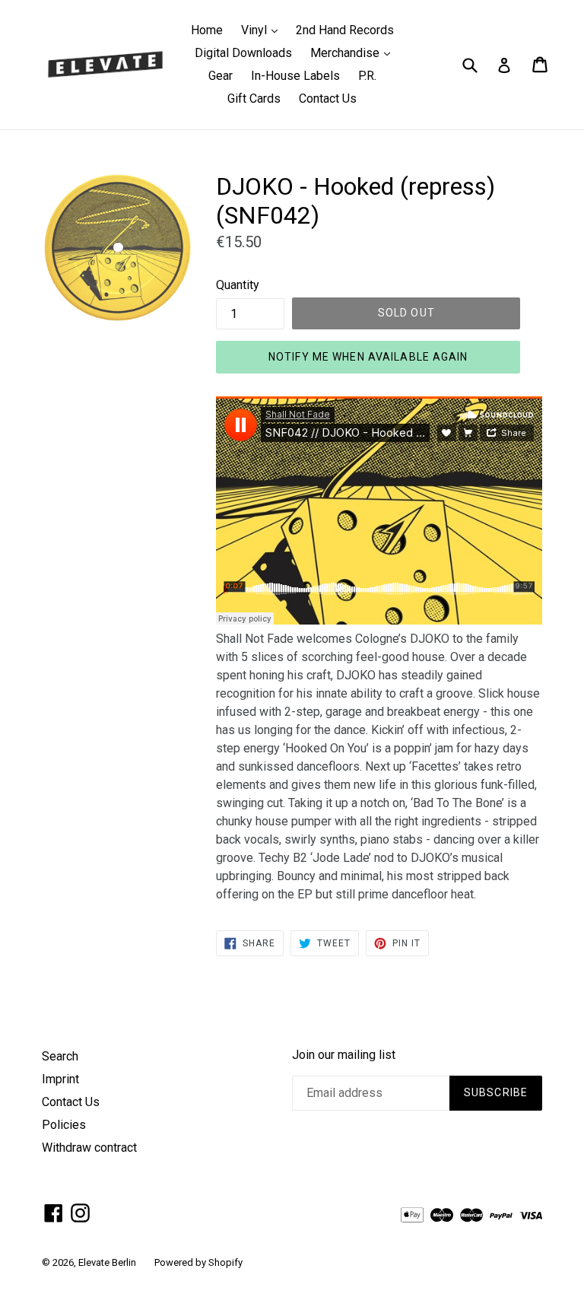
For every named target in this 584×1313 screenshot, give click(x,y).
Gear (220, 75)
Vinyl (263, 29)
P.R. (367, 75)
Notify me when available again (368, 357)
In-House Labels (295, 75)
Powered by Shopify (198, 1262)
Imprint (60, 1079)
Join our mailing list (343, 1055)
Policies (64, 1124)
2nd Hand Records (345, 30)
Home (207, 30)
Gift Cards (254, 98)
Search (60, 1056)
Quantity (237, 285)
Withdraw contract (89, 1147)
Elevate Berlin (107, 1262)
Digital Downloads (243, 53)
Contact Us (328, 98)
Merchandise (354, 52)
